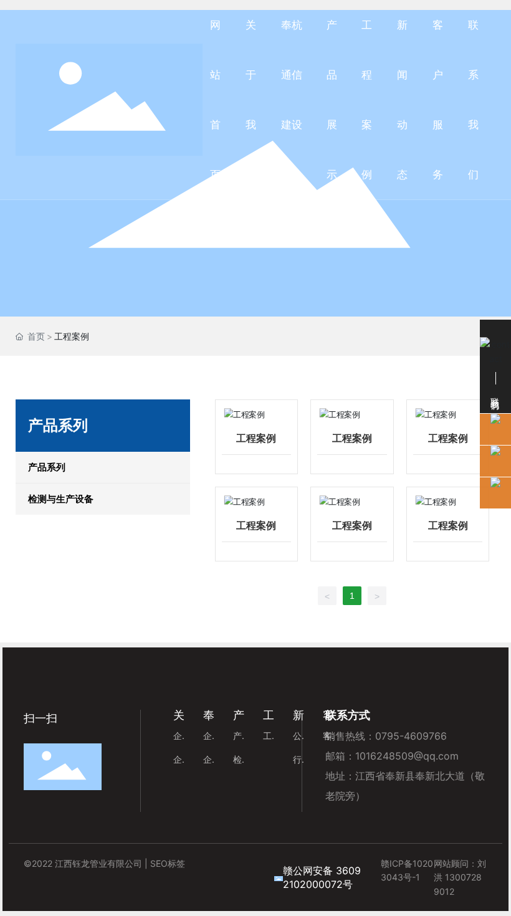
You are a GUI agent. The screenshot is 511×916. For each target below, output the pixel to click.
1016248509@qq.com (407, 756)
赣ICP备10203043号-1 (407, 870)
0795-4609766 (411, 736)
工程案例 (256, 438)
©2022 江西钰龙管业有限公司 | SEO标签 (104, 863)
